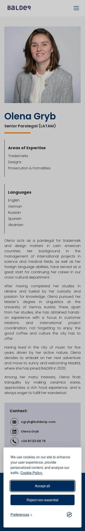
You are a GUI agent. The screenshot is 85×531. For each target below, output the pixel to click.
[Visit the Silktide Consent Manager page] (69, 514)
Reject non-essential (42, 499)
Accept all (42, 485)
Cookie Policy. (31, 472)
